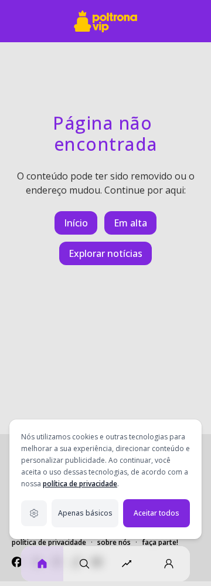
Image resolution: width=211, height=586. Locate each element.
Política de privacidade (49, 542)
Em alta (130, 222)
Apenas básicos (85, 513)
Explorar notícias (105, 253)
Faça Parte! (160, 542)
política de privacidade (80, 484)
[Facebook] (17, 562)
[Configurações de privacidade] (34, 513)
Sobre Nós (114, 542)
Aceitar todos (156, 513)
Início (76, 222)
